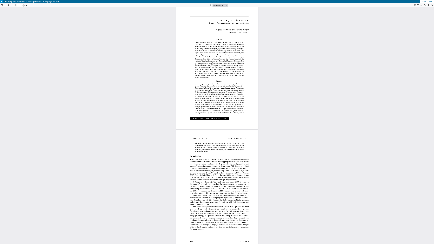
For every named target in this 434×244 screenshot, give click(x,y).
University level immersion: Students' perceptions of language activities (32, 2)
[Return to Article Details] (1, 1)
